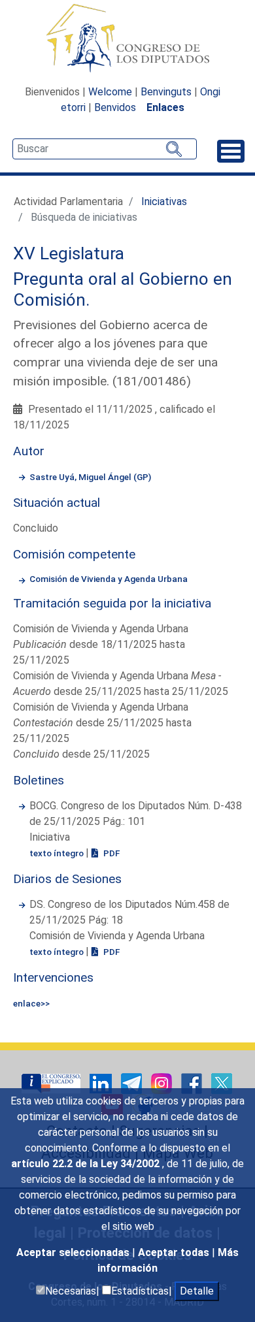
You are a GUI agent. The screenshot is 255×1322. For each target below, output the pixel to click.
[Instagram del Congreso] (163, 1083)
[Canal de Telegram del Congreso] (133, 1083)
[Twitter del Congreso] (221, 1083)
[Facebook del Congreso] (193, 1083)
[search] (104, 148)
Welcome (110, 92)
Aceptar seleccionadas (74, 1252)
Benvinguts (166, 92)
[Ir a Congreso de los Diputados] (127, 38)
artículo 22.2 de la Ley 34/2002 (86, 1163)
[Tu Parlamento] (52, 1083)
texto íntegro (57, 853)
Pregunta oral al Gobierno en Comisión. (122, 289)
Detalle (197, 1291)
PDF (110, 853)
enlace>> (31, 1003)
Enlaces (165, 107)
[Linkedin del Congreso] (102, 1083)
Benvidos (115, 107)
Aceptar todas (175, 1252)
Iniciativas (164, 201)
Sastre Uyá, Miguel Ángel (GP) (90, 477)
